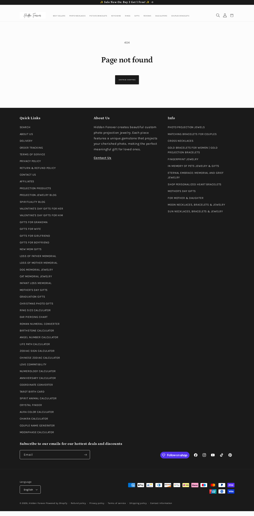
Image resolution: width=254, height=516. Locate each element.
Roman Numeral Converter (40, 324)
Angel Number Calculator (39, 337)
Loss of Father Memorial (38, 256)
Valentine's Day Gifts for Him (41, 215)
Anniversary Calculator (38, 378)
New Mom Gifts (31, 249)
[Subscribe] (85, 454)
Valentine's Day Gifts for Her (41, 208)
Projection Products (35, 188)
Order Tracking (31, 147)
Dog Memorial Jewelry (36, 269)
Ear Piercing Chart (34, 317)
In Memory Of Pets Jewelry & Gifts (193, 166)
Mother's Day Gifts (34, 290)
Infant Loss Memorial (36, 283)
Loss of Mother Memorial (39, 262)
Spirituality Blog (32, 202)
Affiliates (27, 181)
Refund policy (78, 503)
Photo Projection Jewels (186, 127)
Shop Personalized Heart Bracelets (194, 184)
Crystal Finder (31, 405)
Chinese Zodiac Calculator (40, 357)
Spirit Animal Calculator (38, 398)
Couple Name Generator (37, 425)
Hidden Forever (37, 503)
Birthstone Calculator (37, 330)
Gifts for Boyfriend (35, 242)
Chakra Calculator (34, 418)
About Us (26, 134)
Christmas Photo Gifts (37, 303)
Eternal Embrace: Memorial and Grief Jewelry (196, 175)
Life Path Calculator (35, 344)
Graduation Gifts (32, 296)
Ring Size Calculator (35, 310)
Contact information (161, 503)
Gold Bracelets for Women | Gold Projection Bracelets (193, 150)
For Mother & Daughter (186, 198)
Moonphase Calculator (37, 432)
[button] (218, 15)
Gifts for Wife (30, 229)
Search (25, 127)
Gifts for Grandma (34, 222)
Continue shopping (127, 80)
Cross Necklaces (180, 140)
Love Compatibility (33, 364)
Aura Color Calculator (37, 412)
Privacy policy (96, 503)
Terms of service (117, 503)
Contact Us (28, 174)
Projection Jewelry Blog (38, 195)
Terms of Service (32, 154)
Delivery (26, 140)
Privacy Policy (30, 161)
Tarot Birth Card (32, 391)
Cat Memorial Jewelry (36, 276)
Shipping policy (138, 503)
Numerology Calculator (38, 371)
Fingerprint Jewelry (183, 159)
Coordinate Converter (36, 384)
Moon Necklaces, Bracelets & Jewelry (196, 204)
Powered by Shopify (56, 503)
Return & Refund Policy (38, 168)
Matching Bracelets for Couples (192, 134)
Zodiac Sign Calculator (37, 351)
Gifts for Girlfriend (35, 235)
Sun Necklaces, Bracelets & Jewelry (195, 211)
